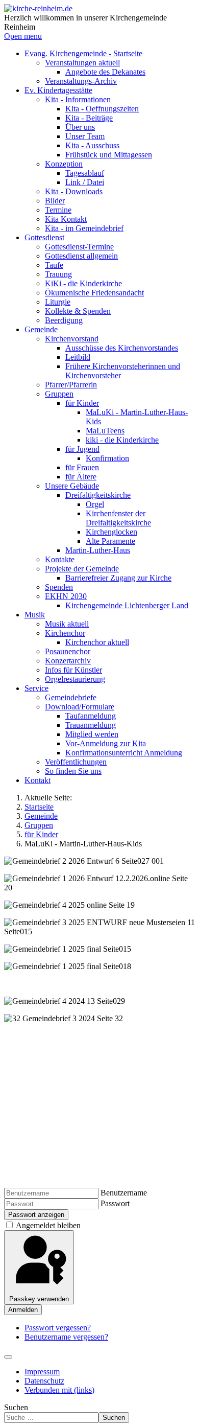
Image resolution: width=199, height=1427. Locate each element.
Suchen (16, 1407)
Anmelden (23, 1310)
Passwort (115, 1203)
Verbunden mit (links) (59, 1390)
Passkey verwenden (39, 1299)
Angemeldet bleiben (48, 1225)
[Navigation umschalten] (8, 1357)
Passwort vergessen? (57, 1327)
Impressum (42, 1371)
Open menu (23, 36)
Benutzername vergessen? (66, 1336)
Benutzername (124, 1192)
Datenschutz (44, 1380)
